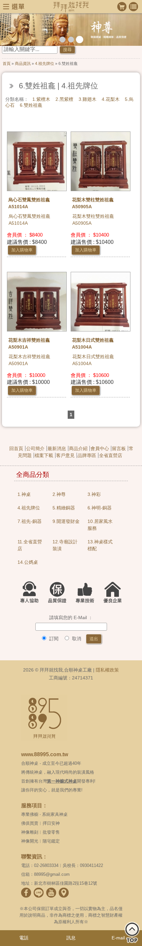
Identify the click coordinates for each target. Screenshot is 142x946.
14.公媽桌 (28, 562)
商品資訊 (23, 63)
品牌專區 (87, 455)
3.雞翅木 (87, 99)
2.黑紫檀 (64, 99)
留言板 (119, 448)
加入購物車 (22, 249)
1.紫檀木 (41, 99)
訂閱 (53, 638)
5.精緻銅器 (64, 507)
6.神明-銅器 (100, 507)
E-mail (118, 937)
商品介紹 (78, 448)
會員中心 (99, 448)
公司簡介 (35, 448)
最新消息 (57, 448)
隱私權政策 (107, 670)
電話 (23, 937)
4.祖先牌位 (44, 63)
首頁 (7, 63)
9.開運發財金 (66, 521)
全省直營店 (110, 455)
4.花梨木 (111, 99)
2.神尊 (59, 494)
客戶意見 (65, 455)
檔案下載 (44, 455)
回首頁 (16, 448)
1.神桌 (24, 494)
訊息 (71, 937)
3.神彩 (94, 494)
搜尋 (67, 49)
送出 (93, 638)
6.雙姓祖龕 (31, 105)
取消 (76, 638)
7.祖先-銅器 (30, 521)
